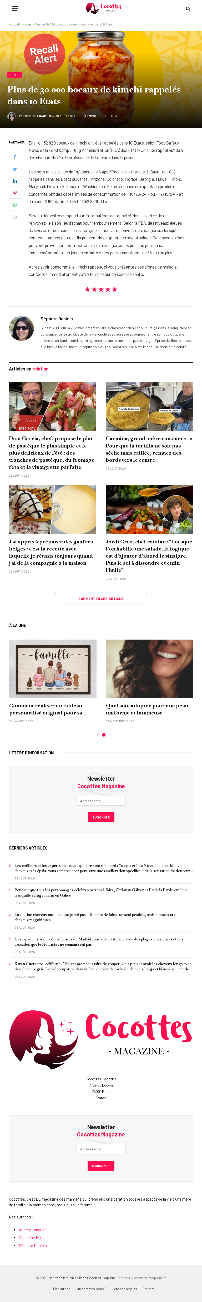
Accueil (14, 24)
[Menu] (15, 8)
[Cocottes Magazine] (103, 8)
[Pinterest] (15, 193)
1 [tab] (98, 735)
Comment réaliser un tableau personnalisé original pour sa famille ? (45, 709)
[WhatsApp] (15, 204)
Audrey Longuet (32, 1229)
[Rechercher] (187, 8)
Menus (27, 24)
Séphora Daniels (38, 116)
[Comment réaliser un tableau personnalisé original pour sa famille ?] (53, 669)
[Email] (15, 216)
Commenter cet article (100, 598)
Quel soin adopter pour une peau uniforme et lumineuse (147, 709)
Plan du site (61, 1289)
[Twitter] (15, 169)
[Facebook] (15, 157)
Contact (148, 1289)
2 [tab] (103, 735)
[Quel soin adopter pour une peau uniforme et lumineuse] (149, 669)
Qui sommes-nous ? (91, 1289)
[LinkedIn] (15, 181)
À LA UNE (17, 625)
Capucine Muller (32, 1237)
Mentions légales (124, 1289)
